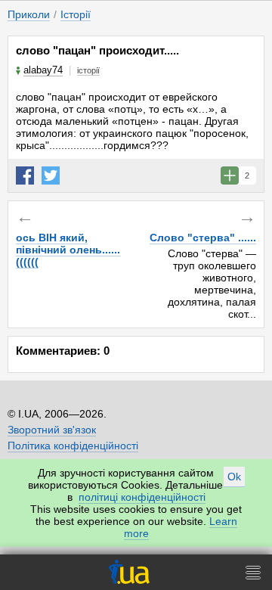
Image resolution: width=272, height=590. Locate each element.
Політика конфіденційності (73, 445)
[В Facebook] (25, 175)
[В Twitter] (51, 175)
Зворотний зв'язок (52, 430)
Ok (234, 476)
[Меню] (253, 572)
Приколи (29, 14)
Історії (75, 14)
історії (88, 70)
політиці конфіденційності (142, 497)
